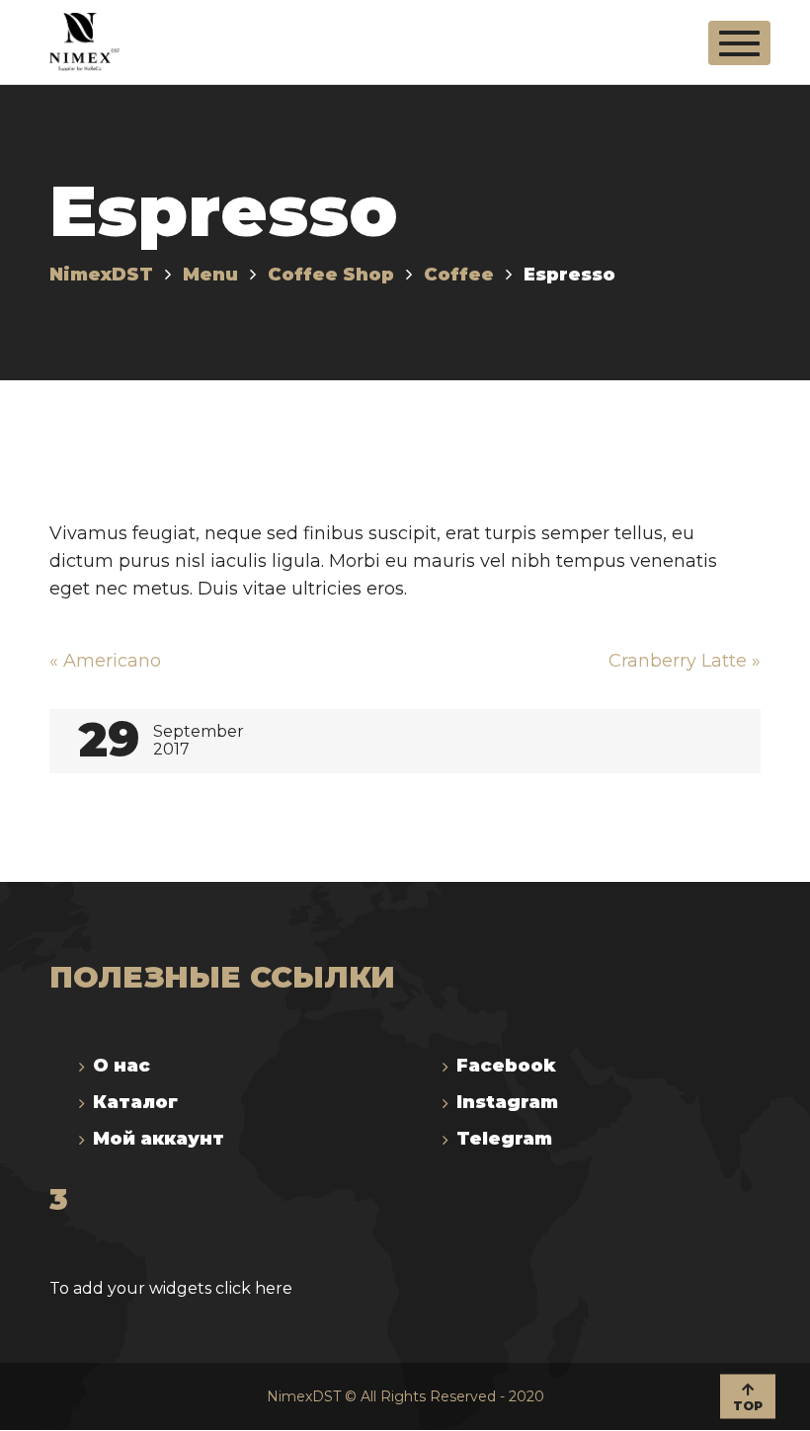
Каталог (135, 1102)
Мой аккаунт (158, 1139)
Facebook (506, 1065)
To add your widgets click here (170, 1288)
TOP (748, 1404)
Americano (105, 661)
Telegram (504, 1139)
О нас (121, 1065)
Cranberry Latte (684, 661)
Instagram (507, 1102)
